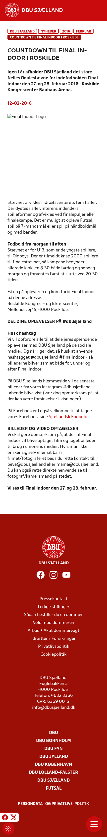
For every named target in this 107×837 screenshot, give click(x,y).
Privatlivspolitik (53, 647)
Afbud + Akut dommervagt (53, 631)
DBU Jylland (53, 757)
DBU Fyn (53, 749)
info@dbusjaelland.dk (53, 708)
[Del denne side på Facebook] (5, 818)
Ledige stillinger (53, 607)
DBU (53, 733)
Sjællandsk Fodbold (68, 417)
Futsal (53, 788)
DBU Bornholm (53, 741)
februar (83, 31)
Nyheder (48, 31)
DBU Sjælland (22, 31)
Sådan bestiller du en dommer (53, 615)
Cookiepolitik (53, 654)
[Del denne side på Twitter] (13, 818)
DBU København (53, 765)
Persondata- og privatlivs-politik (53, 804)
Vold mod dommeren (53, 623)
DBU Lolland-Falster (53, 773)
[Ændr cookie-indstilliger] (8, 829)
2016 (66, 31)
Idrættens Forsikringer (53, 639)
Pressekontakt (53, 599)
